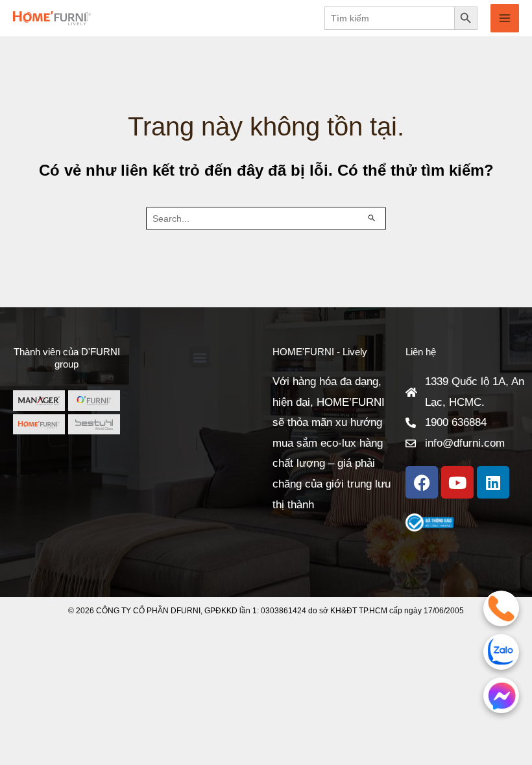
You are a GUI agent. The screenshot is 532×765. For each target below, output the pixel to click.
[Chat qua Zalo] (501, 652)
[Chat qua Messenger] (501, 695)
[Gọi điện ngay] (501, 608)
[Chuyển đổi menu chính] (504, 18)
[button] (199, 357)
